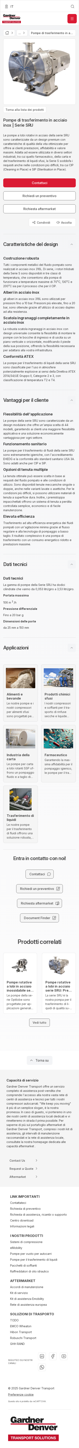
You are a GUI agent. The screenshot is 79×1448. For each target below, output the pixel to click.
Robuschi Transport (23, 1338)
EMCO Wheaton (20, 1326)
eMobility (16, 1248)
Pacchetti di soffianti (23, 1265)
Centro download (21, 1220)
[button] (39, 244)
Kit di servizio (19, 1293)
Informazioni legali (22, 1226)
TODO (14, 1320)
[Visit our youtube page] (64, 1356)
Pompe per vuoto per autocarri (31, 1253)
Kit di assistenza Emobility (27, 1298)
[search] (72, 6)
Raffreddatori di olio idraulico (29, 1271)
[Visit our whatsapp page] (42, 1367)
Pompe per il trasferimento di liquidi (33, 1259)
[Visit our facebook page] (53, 1356)
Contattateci (18, 1202)
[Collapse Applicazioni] (72, 648)
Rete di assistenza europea (28, 1304)
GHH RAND (17, 1344)
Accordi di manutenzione (26, 1287)
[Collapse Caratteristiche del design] (72, 244)
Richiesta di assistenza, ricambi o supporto (38, 1214)
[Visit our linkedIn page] (42, 1356)
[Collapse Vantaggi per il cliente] (72, 400)
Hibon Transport (21, 1332)
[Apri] (72, 18)
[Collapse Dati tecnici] (72, 564)
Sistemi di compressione (26, 1242)
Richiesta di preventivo (25, 1208)
